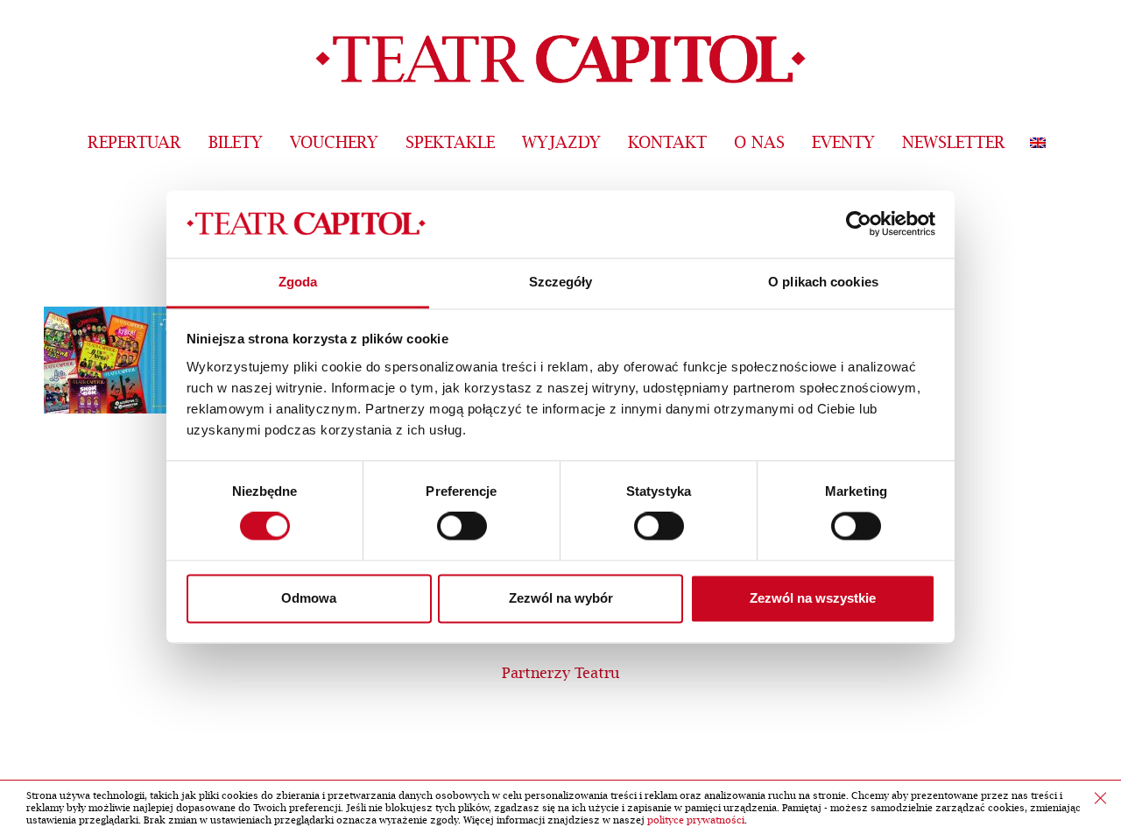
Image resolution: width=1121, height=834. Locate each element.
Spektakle (450, 143)
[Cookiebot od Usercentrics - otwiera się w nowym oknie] (858, 224)
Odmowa (308, 597)
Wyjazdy (561, 143)
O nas (759, 143)
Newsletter (953, 143)
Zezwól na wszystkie (813, 597)
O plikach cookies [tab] (823, 281)
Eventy (843, 143)
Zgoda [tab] (298, 281)
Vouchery (334, 143)
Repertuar (134, 143)
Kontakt (667, 143)
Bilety (235, 143)
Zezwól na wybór (561, 597)
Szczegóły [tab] (561, 281)
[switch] (462, 526)
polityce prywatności (695, 820)
